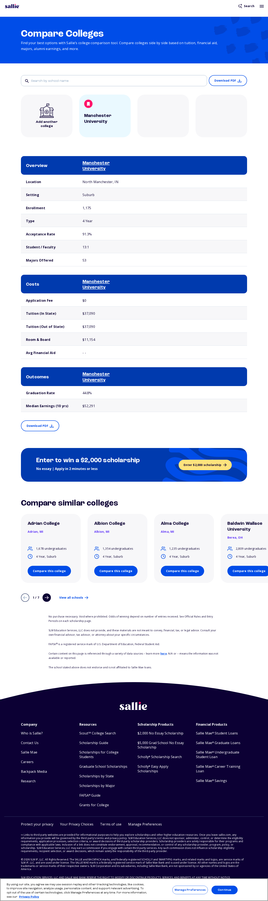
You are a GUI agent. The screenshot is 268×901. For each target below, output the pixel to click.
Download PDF (225, 80)
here (163, 653)
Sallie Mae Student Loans (217, 733)
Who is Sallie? (32, 733)
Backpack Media (34, 771)
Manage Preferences (190, 890)
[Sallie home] (12, 6)
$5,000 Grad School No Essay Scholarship (161, 745)
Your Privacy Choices (76, 824)
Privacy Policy (29, 896)
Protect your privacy (37, 824)
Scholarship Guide (93, 743)
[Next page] (47, 597)
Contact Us (30, 743)
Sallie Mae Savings (211, 781)
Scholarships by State (96, 776)
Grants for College (94, 805)
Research (28, 781)
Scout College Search (97, 733)
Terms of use (110, 824)
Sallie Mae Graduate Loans (218, 743)
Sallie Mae (29, 752)
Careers (27, 762)
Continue (224, 890)
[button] (145, 824)
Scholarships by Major (97, 786)
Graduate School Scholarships (103, 766)
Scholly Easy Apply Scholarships (153, 768)
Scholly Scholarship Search (160, 757)
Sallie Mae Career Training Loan (218, 768)
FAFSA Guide (89, 795)
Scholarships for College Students (99, 754)
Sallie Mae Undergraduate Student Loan (218, 754)
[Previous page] (25, 597)
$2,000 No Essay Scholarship (160, 733)
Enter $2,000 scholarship (202, 465)
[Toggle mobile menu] (262, 6)
